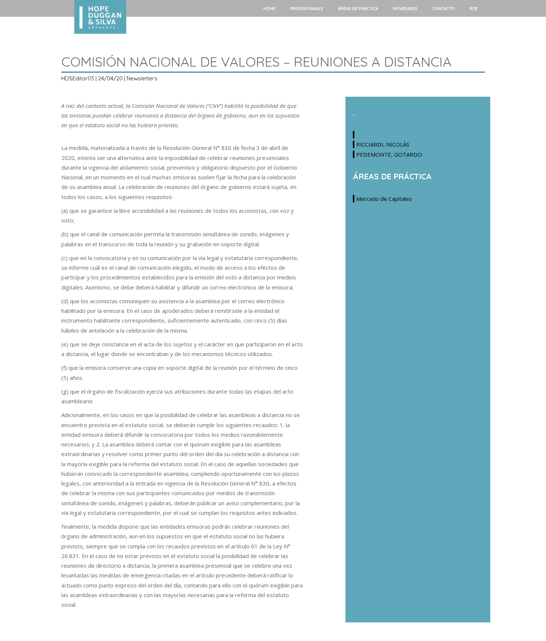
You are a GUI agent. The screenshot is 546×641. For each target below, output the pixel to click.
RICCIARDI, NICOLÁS (382, 144)
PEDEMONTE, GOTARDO (389, 154)
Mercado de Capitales (384, 198)
